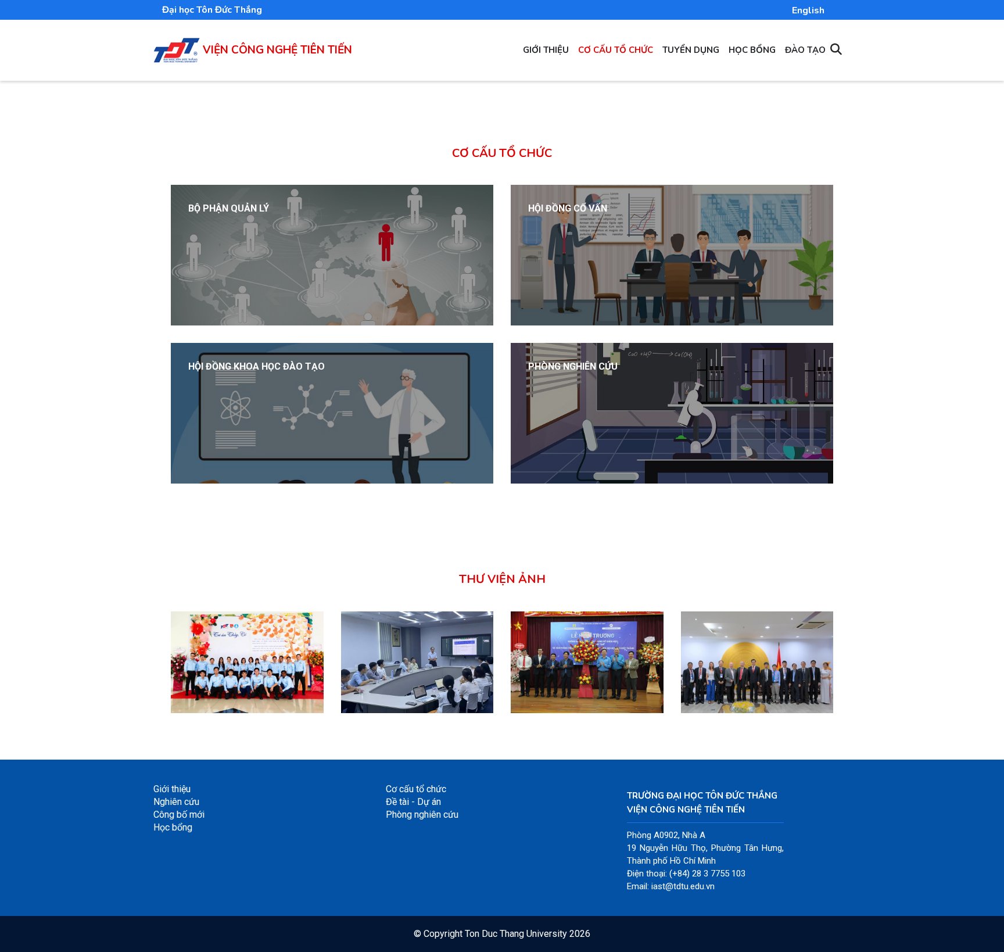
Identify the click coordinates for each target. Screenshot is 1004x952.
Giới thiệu (546, 50)
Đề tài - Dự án (413, 801)
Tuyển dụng (690, 50)
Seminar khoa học (391, 690)
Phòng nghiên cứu (422, 814)
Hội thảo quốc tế (726, 690)
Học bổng (752, 50)
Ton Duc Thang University (516, 933)
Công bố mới (179, 814)
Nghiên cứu (176, 801)
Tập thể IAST (208, 690)
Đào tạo (805, 50)
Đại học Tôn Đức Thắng (212, 9)
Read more (211, 266)
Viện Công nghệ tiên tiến (277, 50)
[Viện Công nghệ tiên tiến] (176, 43)
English (808, 10)
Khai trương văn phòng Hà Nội (587, 684)
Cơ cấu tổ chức (615, 50)
